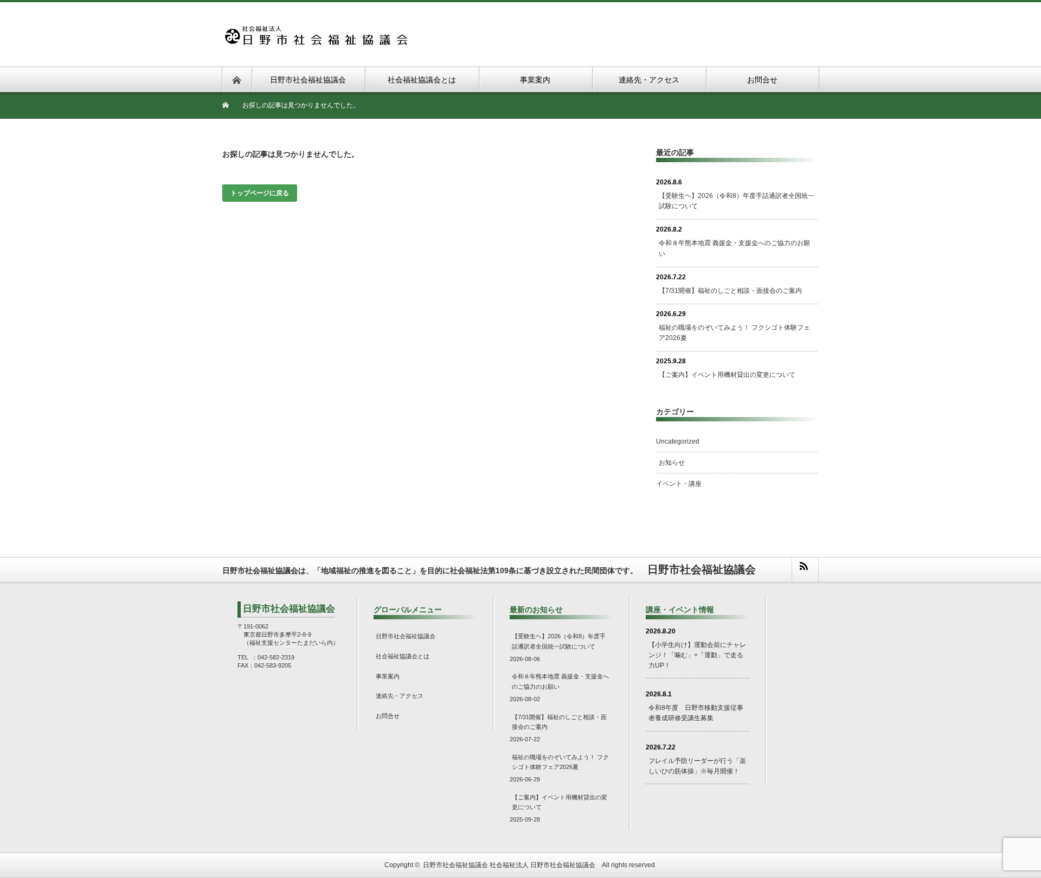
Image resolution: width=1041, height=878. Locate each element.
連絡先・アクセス (399, 696)
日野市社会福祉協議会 (405, 636)
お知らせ (672, 462)
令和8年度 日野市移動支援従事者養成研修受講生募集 (695, 713)
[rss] (805, 569)
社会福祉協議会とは (402, 656)
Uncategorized (677, 441)
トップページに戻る (259, 193)
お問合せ (388, 716)
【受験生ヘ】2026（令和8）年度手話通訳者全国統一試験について (736, 201)
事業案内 (388, 676)
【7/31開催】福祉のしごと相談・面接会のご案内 (730, 290)
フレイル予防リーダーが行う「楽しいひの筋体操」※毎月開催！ (697, 766)
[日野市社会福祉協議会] (315, 31)
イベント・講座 (679, 484)
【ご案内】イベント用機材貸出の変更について (727, 375)
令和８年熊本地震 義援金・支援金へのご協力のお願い (734, 248)
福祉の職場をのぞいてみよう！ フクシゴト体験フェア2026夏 (734, 333)
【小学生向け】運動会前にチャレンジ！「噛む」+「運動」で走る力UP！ (697, 655)
